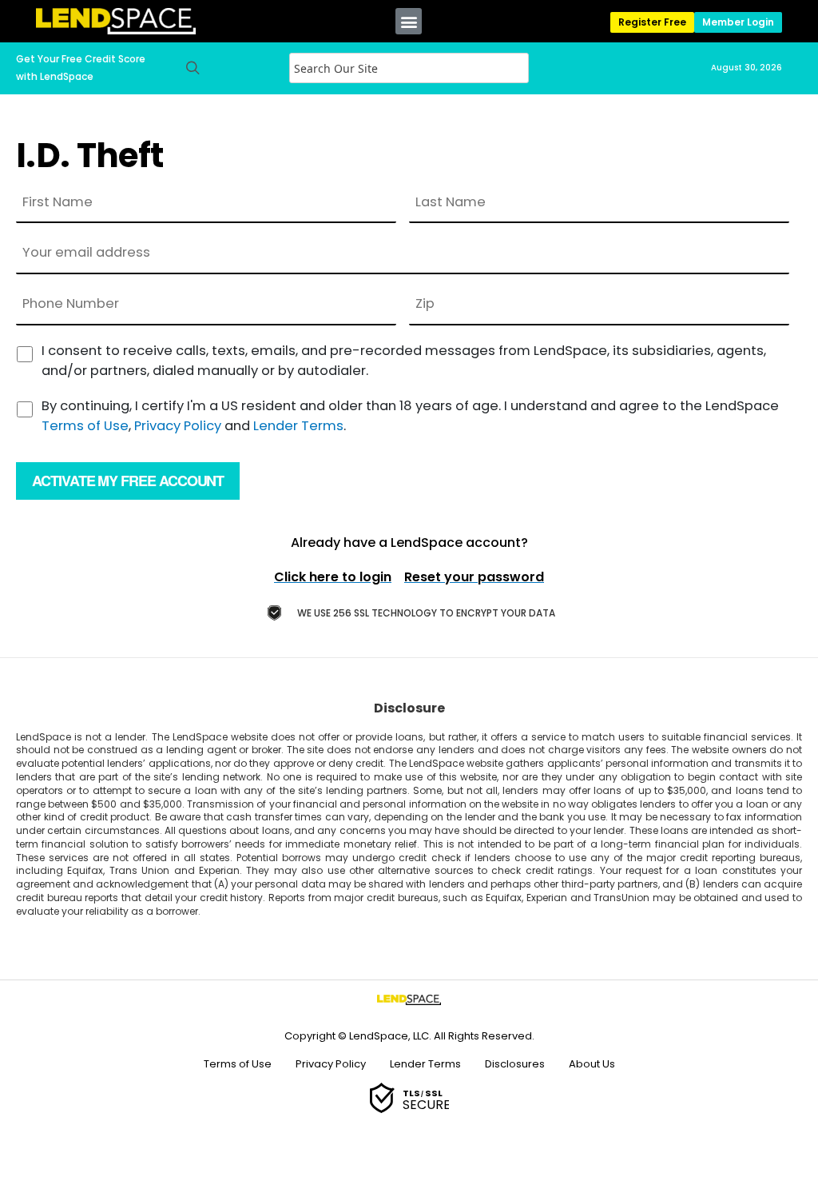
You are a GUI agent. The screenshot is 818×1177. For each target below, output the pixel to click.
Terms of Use (85, 426)
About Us (592, 1063)
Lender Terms (298, 426)
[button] (408, 21)
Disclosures (515, 1063)
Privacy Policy (177, 426)
